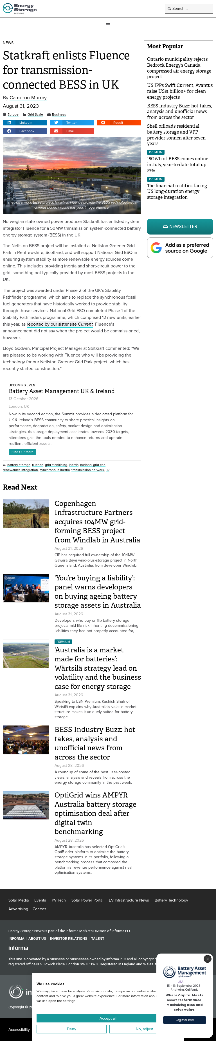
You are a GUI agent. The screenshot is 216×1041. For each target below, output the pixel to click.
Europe (13, 114)
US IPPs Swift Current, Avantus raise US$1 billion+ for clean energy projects (180, 91)
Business (59, 114)
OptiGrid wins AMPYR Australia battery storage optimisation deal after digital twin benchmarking (95, 813)
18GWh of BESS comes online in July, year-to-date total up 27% (177, 165)
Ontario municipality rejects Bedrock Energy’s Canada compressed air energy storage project (179, 68)
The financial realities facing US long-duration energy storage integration (177, 191)
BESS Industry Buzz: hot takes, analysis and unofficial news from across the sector (95, 743)
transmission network (87, 470)
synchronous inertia (55, 470)
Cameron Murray (28, 97)
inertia (73, 465)
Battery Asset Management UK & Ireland (62, 391)
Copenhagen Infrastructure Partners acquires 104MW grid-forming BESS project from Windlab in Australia (97, 521)
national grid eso (92, 465)
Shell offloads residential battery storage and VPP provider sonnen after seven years (176, 135)
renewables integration (20, 470)
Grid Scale (35, 114)
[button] (25, 122)
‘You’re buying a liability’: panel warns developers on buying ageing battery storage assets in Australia (98, 592)
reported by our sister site (60, 324)
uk (107, 470)
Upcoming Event (23, 385)
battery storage (18, 465)
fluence (37, 465)
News (8, 43)
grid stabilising (56, 465)
